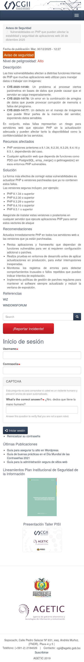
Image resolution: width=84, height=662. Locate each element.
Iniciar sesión (16, 430)
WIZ (5, 299)
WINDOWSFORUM (15, 305)
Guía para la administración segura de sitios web (37, 462)
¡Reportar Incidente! (28, 328)
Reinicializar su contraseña (23, 436)
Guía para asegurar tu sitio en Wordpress (32, 450)
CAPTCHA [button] (13, 381)
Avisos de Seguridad (18, 28)
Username (9, 349)
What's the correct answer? (24, 399)
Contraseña (10, 364)
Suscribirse (41, 652)
